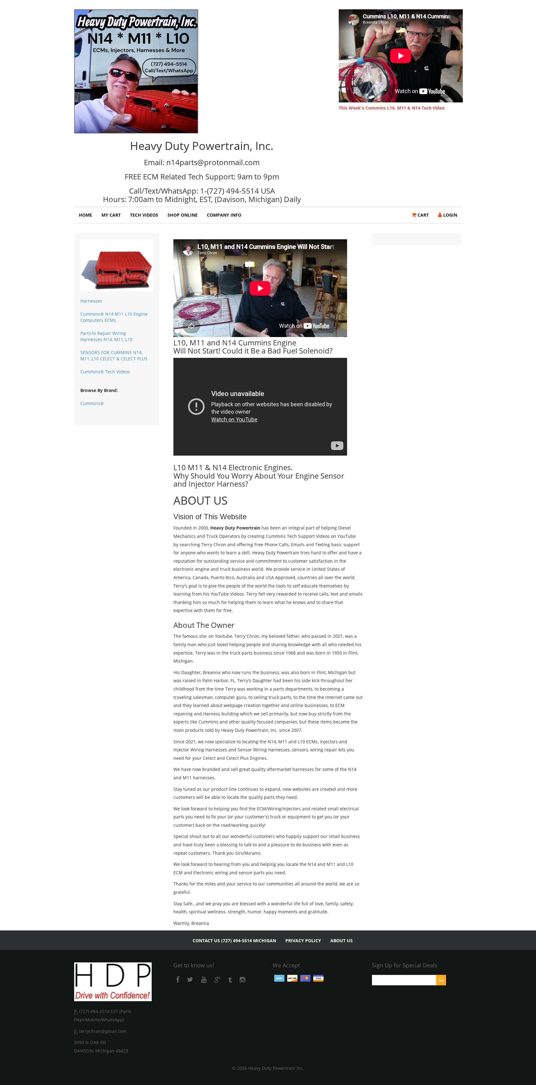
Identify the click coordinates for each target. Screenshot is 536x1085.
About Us (341, 940)
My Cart (111, 215)
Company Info (224, 215)
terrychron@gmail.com (103, 1031)
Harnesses (91, 301)
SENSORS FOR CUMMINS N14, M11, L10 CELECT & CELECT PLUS (113, 355)
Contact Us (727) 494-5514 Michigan (234, 940)
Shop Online (183, 215)
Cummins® (92, 403)
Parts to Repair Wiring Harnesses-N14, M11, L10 (106, 336)
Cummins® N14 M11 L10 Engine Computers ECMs (114, 317)
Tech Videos (144, 215)
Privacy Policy (303, 940)
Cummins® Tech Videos (105, 372)
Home (85, 215)
